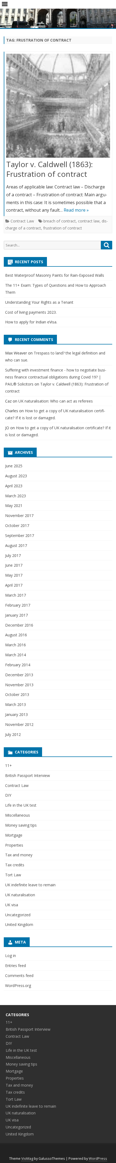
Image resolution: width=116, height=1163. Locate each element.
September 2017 (19, 535)
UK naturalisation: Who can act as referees (55, 401)
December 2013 (19, 674)
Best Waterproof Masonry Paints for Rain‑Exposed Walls (54, 275)
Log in (10, 955)
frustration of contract (62, 228)
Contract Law (22, 221)
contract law (89, 221)
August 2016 (16, 634)
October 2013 (17, 694)
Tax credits (14, 864)
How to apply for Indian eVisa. (31, 321)
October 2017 (17, 525)
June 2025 (13, 465)
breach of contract (59, 221)
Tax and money (18, 854)
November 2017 (19, 515)
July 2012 (13, 734)
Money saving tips (21, 825)
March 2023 (15, 495)
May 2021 (13, 505)
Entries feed (15, 965)
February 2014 (17, 664)
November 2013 (19, 684)
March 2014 (15, 654)
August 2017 (16, 545)
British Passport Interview (27, 775)
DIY (8, 795)
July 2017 (13, 555)
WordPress (98, 1158)
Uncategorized (17, 914)
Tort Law (13, 874)
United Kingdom (19, 924)
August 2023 (16, 475)
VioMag (27, 1158)
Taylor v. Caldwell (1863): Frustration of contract (49, 169)
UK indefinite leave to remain (30, 884)
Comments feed (19, 975)
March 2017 (15, 595)
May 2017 (13, 575)
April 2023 (13, 485)
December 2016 (19, 625)
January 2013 (16, 714)
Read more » (76, 210)
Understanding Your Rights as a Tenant (39, 302)
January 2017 (16, 615)
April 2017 (13, 585)
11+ (8, 765)
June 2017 (13, 565)
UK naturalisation (20, 894)
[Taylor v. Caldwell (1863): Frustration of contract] (58, 107)
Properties (14, 845)
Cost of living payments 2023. (31, 312)
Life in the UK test (20, 805)
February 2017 (17, 605)
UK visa (11, 904)
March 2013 (15, 704)
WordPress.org (18, 985)
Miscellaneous (17, 815)
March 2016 (15, 644)
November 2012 (19, 724)
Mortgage (13, 835)
